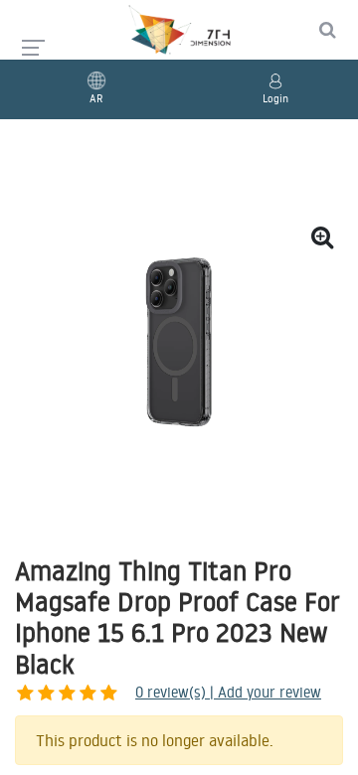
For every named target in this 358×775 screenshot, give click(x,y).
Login (275, 98)
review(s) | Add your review (228, 692)
